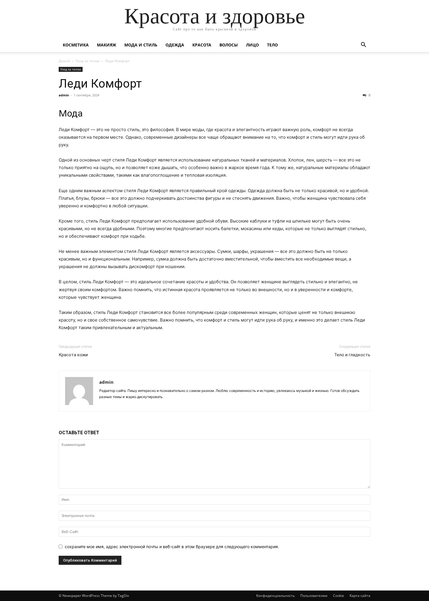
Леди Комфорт (100, 84)
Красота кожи (73, 354)
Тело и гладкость (352, 354)
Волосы (228, 45)
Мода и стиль (140, 45)
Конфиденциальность (275, 595)
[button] (363, 45)
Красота (201, 45)
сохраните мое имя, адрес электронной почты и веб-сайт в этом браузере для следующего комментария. (172, 546)
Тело (272, 45)
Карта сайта (360, 595)
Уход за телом (88, 60)
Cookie (338, 595)
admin (64, 95)
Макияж (106, 45)
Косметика (76, 45)
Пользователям (313, 595)
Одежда (174, 45)
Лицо (252, 45)
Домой (64, 60)
